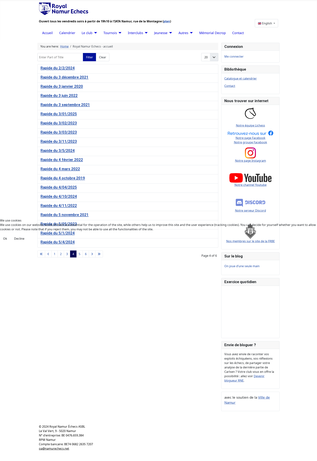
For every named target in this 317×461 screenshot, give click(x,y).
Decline (19, 239)
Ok (5, 239)
